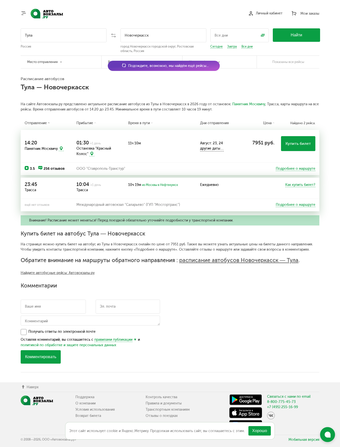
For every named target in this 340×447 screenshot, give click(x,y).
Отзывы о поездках (162, 416)
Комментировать (40, 357)
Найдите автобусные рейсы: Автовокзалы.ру (58, 273)
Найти (296, 35)
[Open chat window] (327, 434)
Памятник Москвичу (248, 104)
